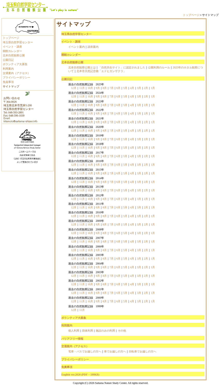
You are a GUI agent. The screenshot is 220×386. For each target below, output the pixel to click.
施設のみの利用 (105, 330)
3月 (139, 88)
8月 (105, 88)
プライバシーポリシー (16, 77)
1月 (153, 88)
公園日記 (8, 59)
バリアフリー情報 (72, 338)
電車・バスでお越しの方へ (84, 351)
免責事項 (8, 81)
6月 (118, 88)
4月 (132, 88)
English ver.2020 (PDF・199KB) (80, 374)
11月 (82, 88)
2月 (146, 88)
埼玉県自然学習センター (18, 42)
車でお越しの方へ (115, 351)
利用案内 (8, 68)
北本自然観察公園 (14, 55)
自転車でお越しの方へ (142, 351)
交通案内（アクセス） (16, 73)
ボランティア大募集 (15, 64)
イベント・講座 (12, 46)
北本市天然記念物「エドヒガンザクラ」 (101, 71)
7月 (111, 88)
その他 (122, 330)
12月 (73, 88)
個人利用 (73, 330)
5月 (125, 88)
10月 (90, 88)
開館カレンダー (12, 51)
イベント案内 (76, 46)
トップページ (191, 14)
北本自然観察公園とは (82, 67)
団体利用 (87, 330)
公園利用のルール (159, 67)
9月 (98, 88)
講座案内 (92, 46)
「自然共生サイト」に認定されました (121, 67)
